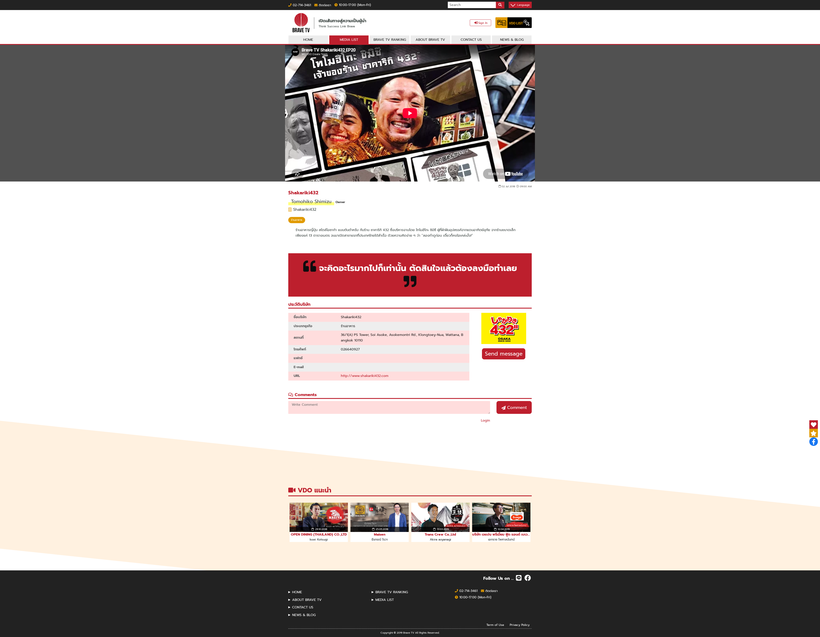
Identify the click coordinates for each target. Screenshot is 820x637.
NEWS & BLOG (304, 615)
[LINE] (518, 578)
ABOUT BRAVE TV (307, 599)
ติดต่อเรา (324, 5)
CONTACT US (302, 607)
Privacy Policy (520, 624)
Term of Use (495, 624)
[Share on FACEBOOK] (813, 441)
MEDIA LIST (384, 599)
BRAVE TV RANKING (391, 592)
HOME (297, 592)
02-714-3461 (301, 5)
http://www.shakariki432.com (364, 375)
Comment (516, 407)
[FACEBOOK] (527, 578)
